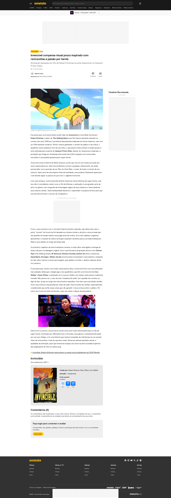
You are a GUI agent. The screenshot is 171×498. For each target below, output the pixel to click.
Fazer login (38, 434)
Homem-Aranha (82, 8)
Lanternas (65, 8)
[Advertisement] (67, 81)
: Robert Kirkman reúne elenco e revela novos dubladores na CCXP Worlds (66, 352)
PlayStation (107, 8)
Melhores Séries (128, 8)
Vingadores (98, 8)
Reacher (57, 8)
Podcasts (39, 8)
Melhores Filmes (117, 8)
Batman (91, 8)
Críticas (31, 472)
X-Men (45, 8)
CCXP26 (32, 8)
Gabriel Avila (39, 73)
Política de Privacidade (49, 487)
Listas (31, 475)
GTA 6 (51, 8)
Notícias (31, 468)
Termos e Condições (35, 487)
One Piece (73, 8)
